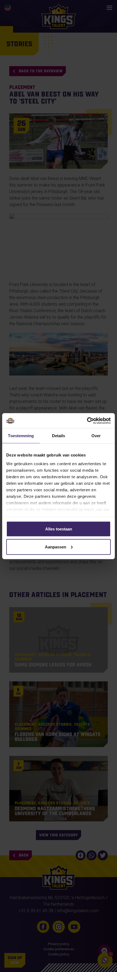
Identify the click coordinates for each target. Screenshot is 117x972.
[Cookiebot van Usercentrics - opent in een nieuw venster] (87, 420)
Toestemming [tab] (21, 435)
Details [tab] (58, 435)
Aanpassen (55, 546)
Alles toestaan (58, 529)
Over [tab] (96, 435)
